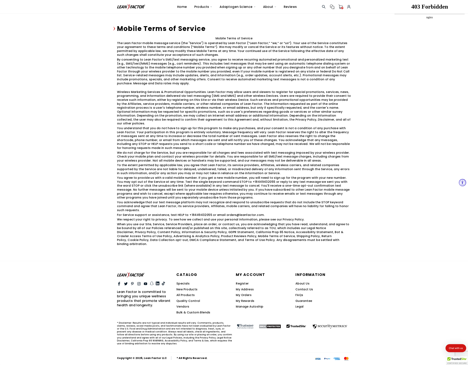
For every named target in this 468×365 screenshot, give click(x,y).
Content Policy (168, 232)
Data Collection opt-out (169, 240)
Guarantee (303, 301)
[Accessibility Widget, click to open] (462, 182)
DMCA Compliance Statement (213, 240)
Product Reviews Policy (238, 236)
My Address (245, 289)
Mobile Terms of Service (276, 236)
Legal (299, 307)
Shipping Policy (308, 236)
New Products (187, 289)
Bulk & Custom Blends (193, 312)
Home (182, 7)
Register (242, 284)
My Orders (244, 295)
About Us (302, 284)
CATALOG (186, 274)
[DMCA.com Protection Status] (270, 326)
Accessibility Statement (314, 232)
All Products (185, 295)
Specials (183, 284)
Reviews (290, 7)
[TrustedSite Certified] (296, 326)
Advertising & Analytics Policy (196, 236)
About (268, 7)
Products (201, 7)
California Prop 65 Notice (275, 232)
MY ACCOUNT (250, 274)
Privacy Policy (145, 232)
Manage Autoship (249, 307)
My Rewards (245, 301)
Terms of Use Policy (260, 240)
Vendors (182, 307)
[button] (456, 348)
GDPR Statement (241, 232)
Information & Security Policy (204, 232)
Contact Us (304, 289)
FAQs (299, 295)
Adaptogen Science (236, 7)
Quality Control (188, 301)
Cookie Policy (138, 240)
